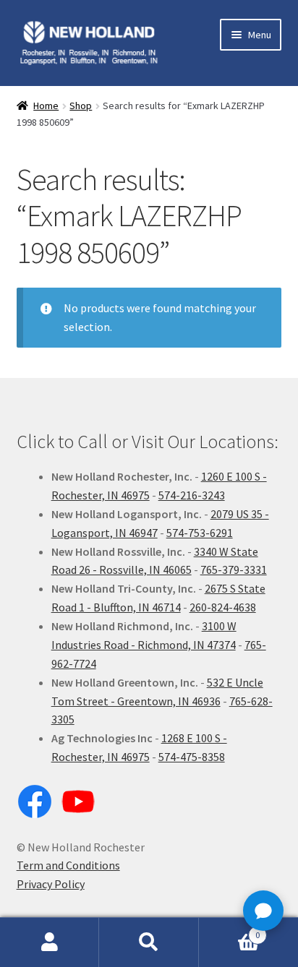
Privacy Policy (51, 884)
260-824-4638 (223, 607)
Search (148, 942)
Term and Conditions (68, 865)
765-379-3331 (233, 569)
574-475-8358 (191, 756)
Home (46, 105)
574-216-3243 (191, 495)
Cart (229, 929)
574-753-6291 (199, 532)
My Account (49, 942)
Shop (80, 105)
